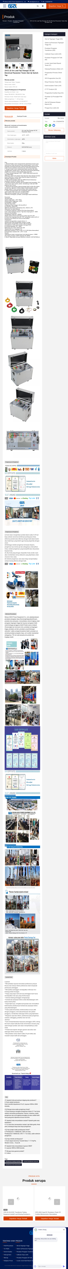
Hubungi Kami (7, 1254)
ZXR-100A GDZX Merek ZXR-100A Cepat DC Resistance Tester (48, 1213)
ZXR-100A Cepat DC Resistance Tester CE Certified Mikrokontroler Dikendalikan (16, 1213)
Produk (10, 21)
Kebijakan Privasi (8, 1260)
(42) (53, 78)
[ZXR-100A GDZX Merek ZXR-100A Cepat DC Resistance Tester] (50, 1199)
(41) (54, 43)
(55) (53, 58)
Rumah (4, 21)
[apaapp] (50, 125)
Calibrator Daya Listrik (22, 1254)
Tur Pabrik (6, 1248)
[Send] (64, 1266)
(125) (53, 54)
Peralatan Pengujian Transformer (18, 21)
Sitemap (6, 1257)
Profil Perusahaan (8, 1245)
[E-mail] (54, 125)
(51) (54, 93)
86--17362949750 (47, 1)
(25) (53, 103)
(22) (51, 89)
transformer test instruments (13, 1164)
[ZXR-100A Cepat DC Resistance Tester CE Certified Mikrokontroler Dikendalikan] (18, 1199)
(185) (51, 49)
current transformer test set (31, 1161)
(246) (54, 39)
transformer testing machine (13, 1161)
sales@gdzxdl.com (34, 1)
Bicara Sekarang (54, 130)
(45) (53, 73)
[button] (31, 65)
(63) (53, 82)
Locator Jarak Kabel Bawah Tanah (26, 1260)
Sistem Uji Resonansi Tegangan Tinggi (27, 1248)
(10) (52, 108)
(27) (53, 64)
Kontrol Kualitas (8, 1251)
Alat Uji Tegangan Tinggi (23, 1245)
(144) (53, 85)
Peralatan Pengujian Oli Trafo (24, 1257)
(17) (54, 69)
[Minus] (64, 1230)
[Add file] (35, 1266)
